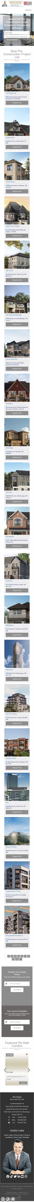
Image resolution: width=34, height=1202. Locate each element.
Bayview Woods (11, 847)
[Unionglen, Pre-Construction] (17, 393)
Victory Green (10, 182)
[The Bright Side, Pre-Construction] (17, 83)
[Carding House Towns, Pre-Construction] (17, 881)
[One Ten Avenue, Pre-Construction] (17, 704)
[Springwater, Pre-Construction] (17, 526)
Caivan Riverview (12, 359)
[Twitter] (15, 1177)
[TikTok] (11, 1177)
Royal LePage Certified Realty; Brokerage (17, 1106)
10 (17, 959)
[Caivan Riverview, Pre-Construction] (17, 349)
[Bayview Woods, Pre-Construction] (17, 837)
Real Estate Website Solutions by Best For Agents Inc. (17, 1194)
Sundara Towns (11, 758)
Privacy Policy (18, 1135)
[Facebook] (7, 1177)
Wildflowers (10, 625)
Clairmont (9, 581)
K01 (7, 802)
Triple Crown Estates (13, 226)
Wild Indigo (9, 448)
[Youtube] (22, 1177)
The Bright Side (11, 93)
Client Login (18, 1137)
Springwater (10, 536)
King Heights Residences (14, 935)
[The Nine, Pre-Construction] (17, 482)
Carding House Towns (13, 891)
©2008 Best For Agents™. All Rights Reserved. (17, 1192)
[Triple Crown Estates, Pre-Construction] (17, 216)
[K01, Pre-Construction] (17, 792)
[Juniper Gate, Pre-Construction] (17, 127)
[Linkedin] (19, 1177)
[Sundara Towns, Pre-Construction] (17, 748)
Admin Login (8, 1135)
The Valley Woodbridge (14, 315)
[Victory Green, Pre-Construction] (17, 172)
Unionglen (9, 403)
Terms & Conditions (23, 1186)
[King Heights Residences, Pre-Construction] (17, 925)
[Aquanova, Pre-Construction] (17, 659)
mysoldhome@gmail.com (17, 1103)
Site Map (26, 1137)
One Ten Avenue (11, 714)
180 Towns (9, 270)
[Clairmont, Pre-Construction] (17, 571)
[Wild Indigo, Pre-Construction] (17, 438)
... (20, 959)
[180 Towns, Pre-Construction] (17, 260)
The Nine (9, 492)
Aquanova (9, 669)
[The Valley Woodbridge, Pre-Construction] (17, 305)
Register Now (17, 102)
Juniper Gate (10, 137)
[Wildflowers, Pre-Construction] (17, 615)
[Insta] (26, 1177)
